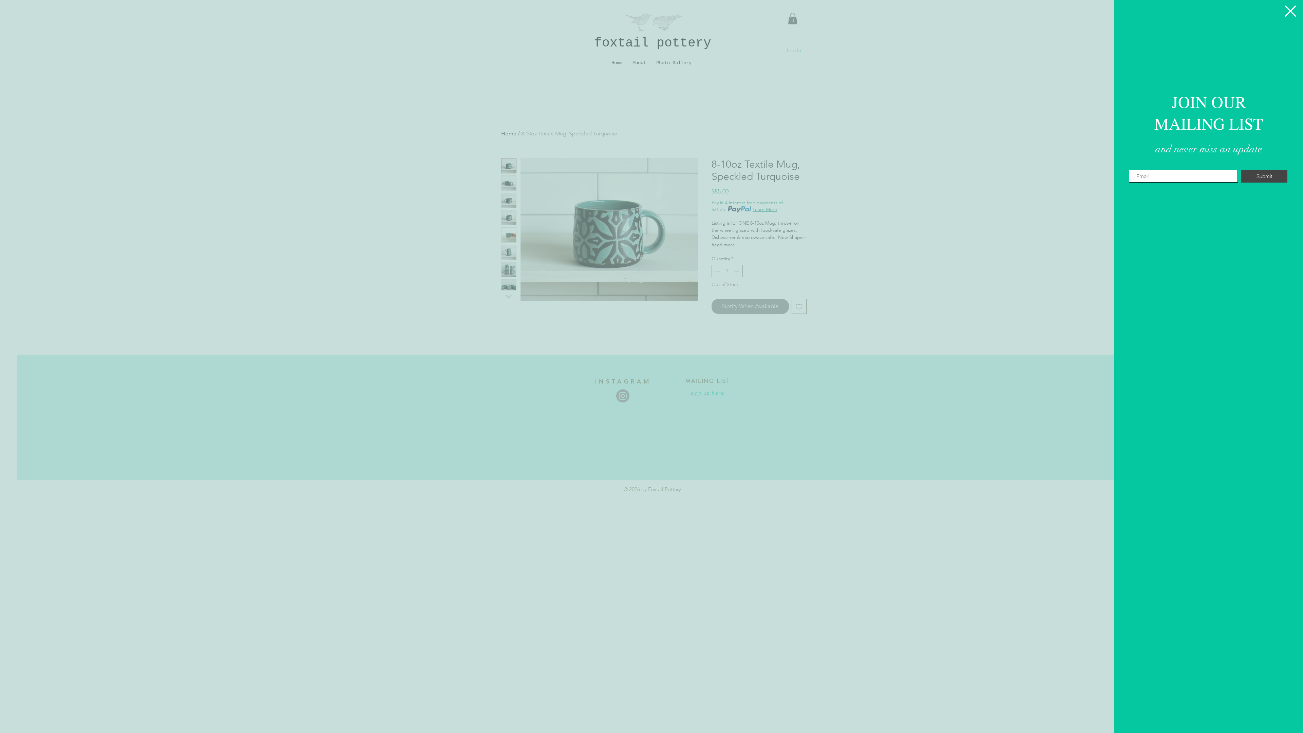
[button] (1290, 11)
